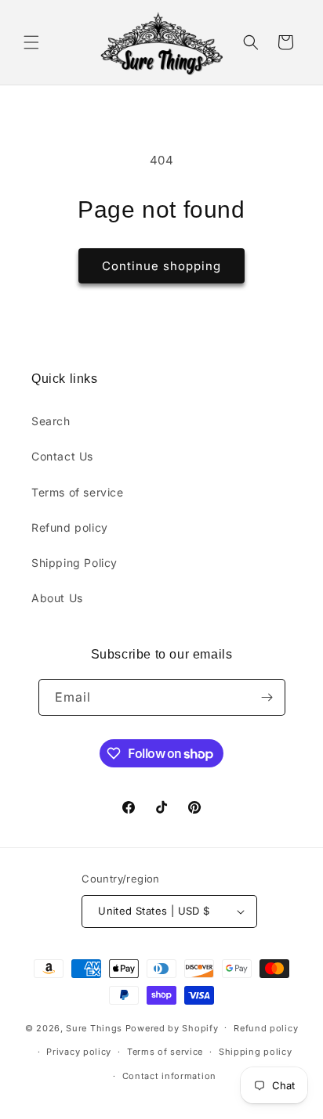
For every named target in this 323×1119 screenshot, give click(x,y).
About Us (57, 598)
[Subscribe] (267, 697)
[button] (31, 42)
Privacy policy (78, 1051)
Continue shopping (161, 265)
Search (51, 421)
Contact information (169, 1075)
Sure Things (94, 1027)
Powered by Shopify (172, 1027)
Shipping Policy (74, 562)
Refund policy (69, 527)
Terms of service (77, 492)
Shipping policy (255, 1051)
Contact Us (62, 456)
